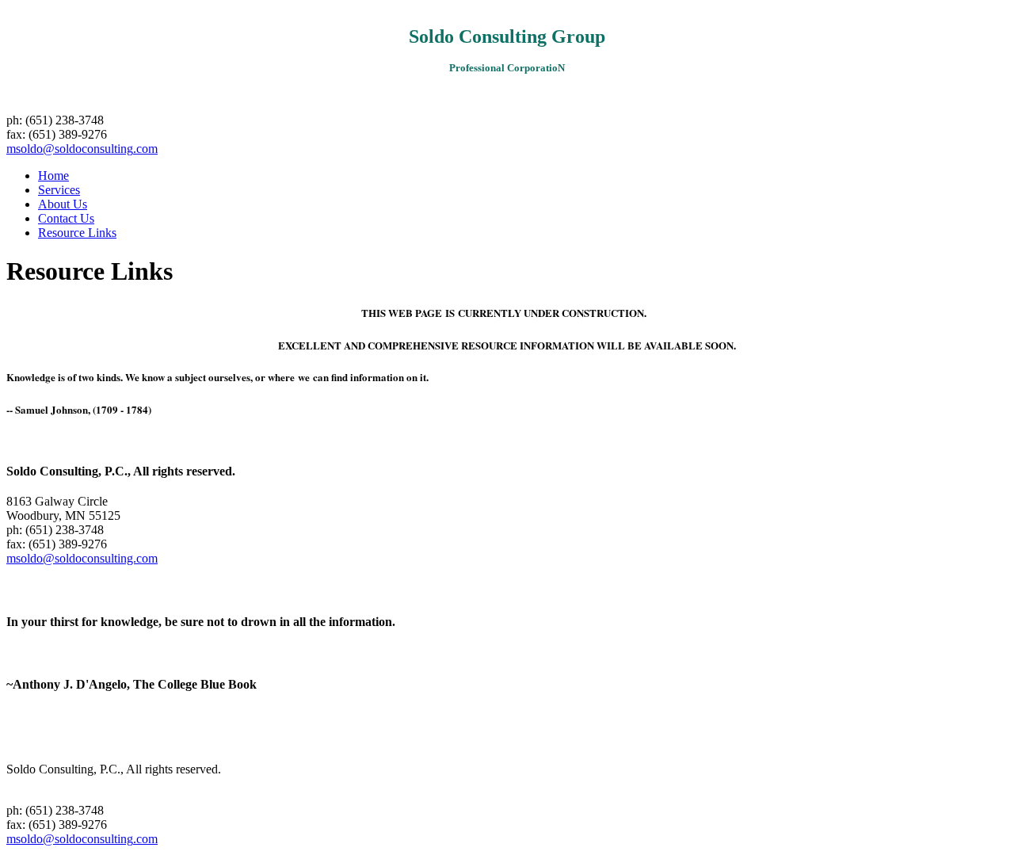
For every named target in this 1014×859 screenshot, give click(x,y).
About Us (62, 204)
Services (59, 190)
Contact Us (66, 218)
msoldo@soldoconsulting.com (82, 148)
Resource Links (77, 232)
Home (53, 175)
